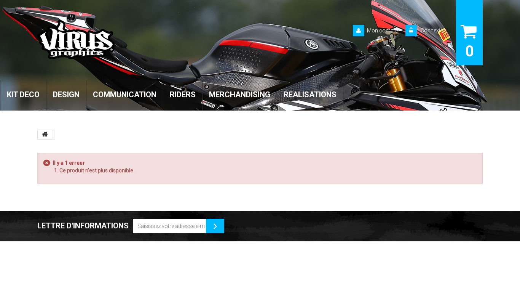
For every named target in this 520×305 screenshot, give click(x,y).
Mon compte (382, 30)
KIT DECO (23, 94)
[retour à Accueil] (45, 134)
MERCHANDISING (239, 94)
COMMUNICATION (124, 94)
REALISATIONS (310, 94)
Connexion (433, 30)
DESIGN (66, 94)
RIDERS (183, 94)
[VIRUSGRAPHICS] (107, 39)
